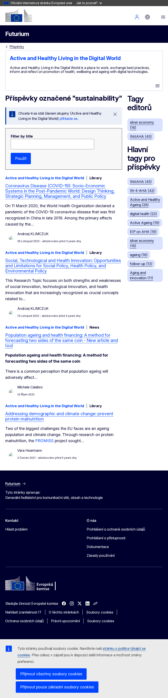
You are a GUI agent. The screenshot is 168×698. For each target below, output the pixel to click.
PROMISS (44, 440)
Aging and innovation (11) (141, 275)
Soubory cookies (99, 612)
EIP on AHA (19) (143, 231)
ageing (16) (139, 255)
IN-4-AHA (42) (142, 190)
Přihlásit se (137, 17)
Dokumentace (98, 547)
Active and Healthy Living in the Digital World (65, 58)
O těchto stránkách (64, 612)
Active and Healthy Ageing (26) (145, 202)
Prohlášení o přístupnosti (106, 538)
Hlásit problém (16, 529)
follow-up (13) (141, 264)
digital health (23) (143, 214)
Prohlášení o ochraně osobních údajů (116, 529)
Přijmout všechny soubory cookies (51, 674)
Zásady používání (101, 555)
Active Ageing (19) (144, 223)
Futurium (17, 34)
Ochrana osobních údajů (24, 621)
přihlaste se (68, 118)
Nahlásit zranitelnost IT (23, 612)
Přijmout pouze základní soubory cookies (57, 687)
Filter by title (22, 136)
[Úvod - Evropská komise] (18, 15)
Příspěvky (17, 46)
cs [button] (147, 17)
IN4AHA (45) (141, 136)
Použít (20, 158)
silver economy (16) (142, 125)
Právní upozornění (65, 621)
